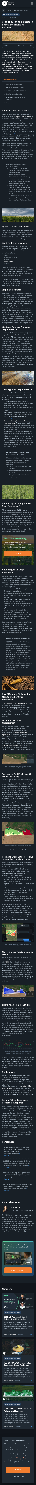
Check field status (18, 1270)
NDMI (7, 962)
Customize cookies (18, 1476)
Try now (18, 553)
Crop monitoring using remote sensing (15, 703)
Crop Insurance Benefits (14, 94)
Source (6, 1156)
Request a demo (18, 560)
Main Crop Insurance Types (15, 87)
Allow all (18, 1470)
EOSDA (8, 3)
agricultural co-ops (23, 117)
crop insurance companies (11, 745)
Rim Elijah (15, 1208)
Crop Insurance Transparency (15, 103)
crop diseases (9, 261)
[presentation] (22, 849)
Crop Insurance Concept (14, 84)
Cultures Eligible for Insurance (16, 91)
